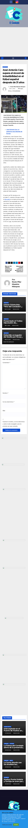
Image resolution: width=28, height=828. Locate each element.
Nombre (5, 393)
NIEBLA (11, 760)
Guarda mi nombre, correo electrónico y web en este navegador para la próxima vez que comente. (14, 424)
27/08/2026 (8, 733)
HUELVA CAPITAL (7, 726)
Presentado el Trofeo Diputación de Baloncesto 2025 (13, 323)
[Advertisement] (14, 42)
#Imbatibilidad (16, 91)
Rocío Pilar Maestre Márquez (17, 86)
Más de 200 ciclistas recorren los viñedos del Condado (8, 269)
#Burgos (20, 88)
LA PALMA (12, 743)
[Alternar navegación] (13, 58)
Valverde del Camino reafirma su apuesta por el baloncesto (19, 269)
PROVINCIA (6, 777)
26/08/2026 (8, 750)
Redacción (16, 309)
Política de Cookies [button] (7, 824)
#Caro (10, 91)
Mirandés (7, 199)
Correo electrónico (8, 402)
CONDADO (6, 743)
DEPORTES (6, 302)
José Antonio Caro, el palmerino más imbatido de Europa (14, 131)
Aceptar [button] (16, 824)
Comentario (6, 362)
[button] (23, 58)
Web (4, 410)
